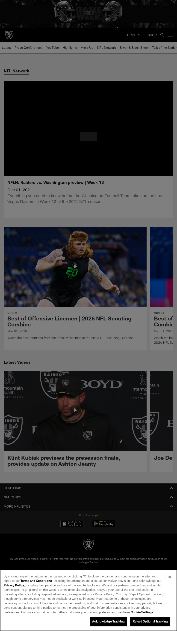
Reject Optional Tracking (150, 621)
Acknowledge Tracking (108, 621)
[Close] (170, 577)
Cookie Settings (62, 612)
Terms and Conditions (24, 581)
